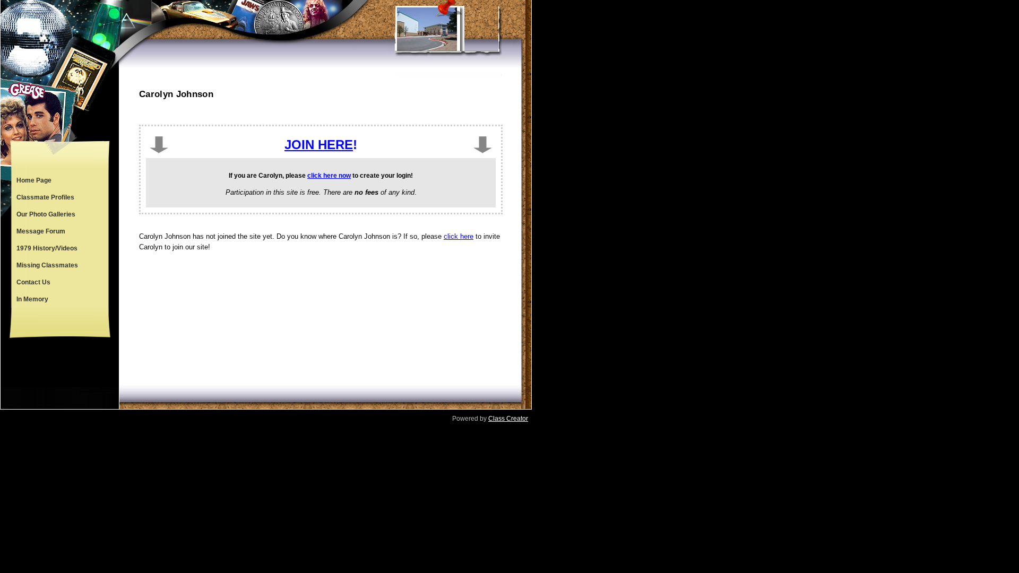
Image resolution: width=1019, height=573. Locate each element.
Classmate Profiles (45, 197)
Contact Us (33, 282)
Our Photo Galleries (45, 214)
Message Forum (40, 231)
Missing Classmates (47, 265)
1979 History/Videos (46, 248)
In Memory (32, 299)
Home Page (33, 180)
